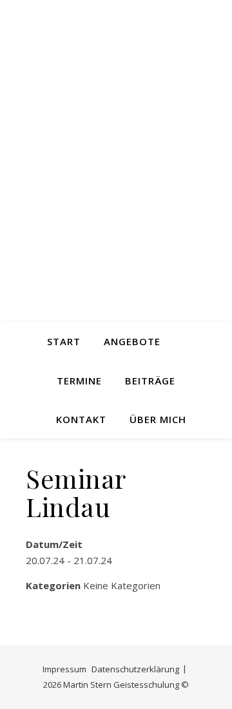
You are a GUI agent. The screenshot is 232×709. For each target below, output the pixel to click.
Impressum (64, 669)
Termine (79, 380)
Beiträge (150, 380)
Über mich (158, 419)
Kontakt (81, 419)
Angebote (132, 341)
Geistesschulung (116, 171)
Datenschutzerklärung (135, 669)
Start (64, 341)
